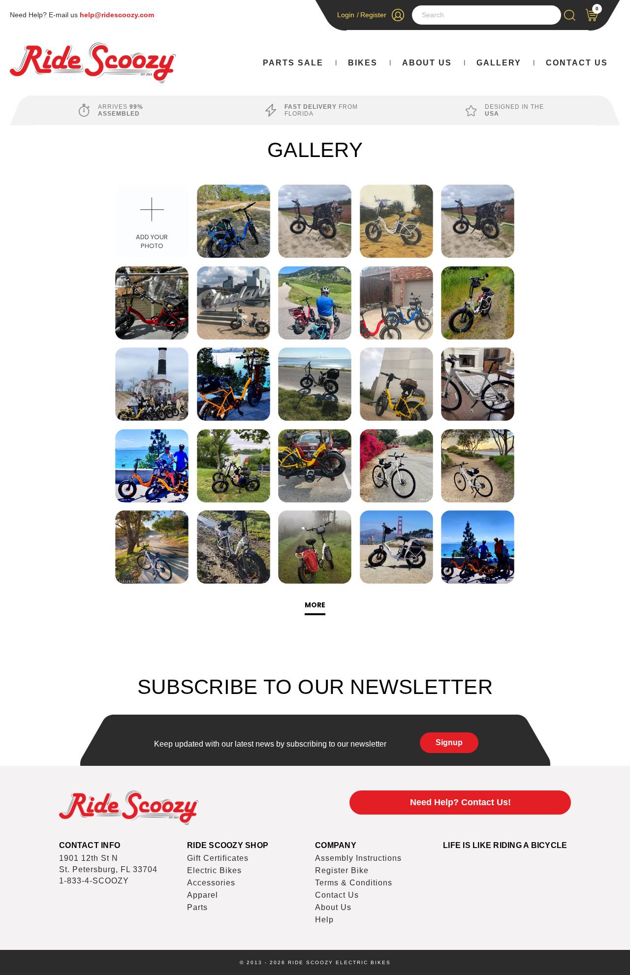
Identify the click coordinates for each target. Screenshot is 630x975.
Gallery (498, 63)
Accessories (211, 883)
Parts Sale (293, 63)
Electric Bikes (214, 870)
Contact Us (577, 63)
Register (373, 15)
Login (345, 15)
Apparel (202, 895)
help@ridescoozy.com (117, 15)
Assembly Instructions (358, 858)
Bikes (363, 63)
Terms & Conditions (353, 883)
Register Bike (342, 870)
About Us (427, 63)
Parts (197, 907)
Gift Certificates (218, 858)
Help (324, 919)
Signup (449, 742)
